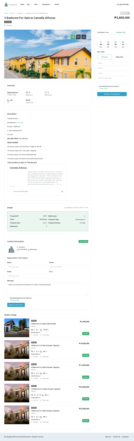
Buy (28, 4)
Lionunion (36, 335)
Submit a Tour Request (112, 94)
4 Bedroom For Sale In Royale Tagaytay (45, 411)
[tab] (73, 37)
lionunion (35, 356)
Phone (51, 262)
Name (9, 262)
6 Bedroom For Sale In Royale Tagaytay (45, 367)
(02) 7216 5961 (124, 4)
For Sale (8, 22)
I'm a (51, 271)
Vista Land (19, 122)
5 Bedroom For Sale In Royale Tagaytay (45, 345)
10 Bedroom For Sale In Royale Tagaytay (45, 389)
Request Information (16, 305)
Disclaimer (125, 437)
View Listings (83, 241)
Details (85, 333)
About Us (108, 437)
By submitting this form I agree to (21, 299)
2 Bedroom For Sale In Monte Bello (43, 324)
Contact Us (116, 437)
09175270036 (22, 249)
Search (57, 4)
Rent (35, 4)
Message (10, 281)
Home (22, 4)
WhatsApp (33, 249)
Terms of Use (14, 300)
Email (9, 271)
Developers (46, 4)
